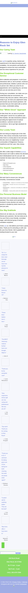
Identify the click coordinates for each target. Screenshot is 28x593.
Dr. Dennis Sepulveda (19, 53)
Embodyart (23, 584)
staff (3, 61)
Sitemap (24, 582)
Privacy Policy (16, 582)
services (23, 151)
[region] (14, 22)
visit (5, 226)
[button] (14, 36)
